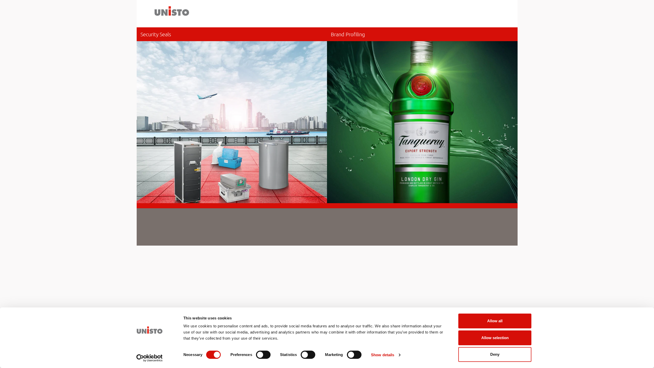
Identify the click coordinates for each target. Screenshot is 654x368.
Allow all (495, 321)
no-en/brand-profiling (422, 115)
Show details (382, 355)
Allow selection (495, 338)
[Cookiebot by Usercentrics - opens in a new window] (149, 358)
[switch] (263, 355)
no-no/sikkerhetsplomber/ (232, 115)
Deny (494, 354)
